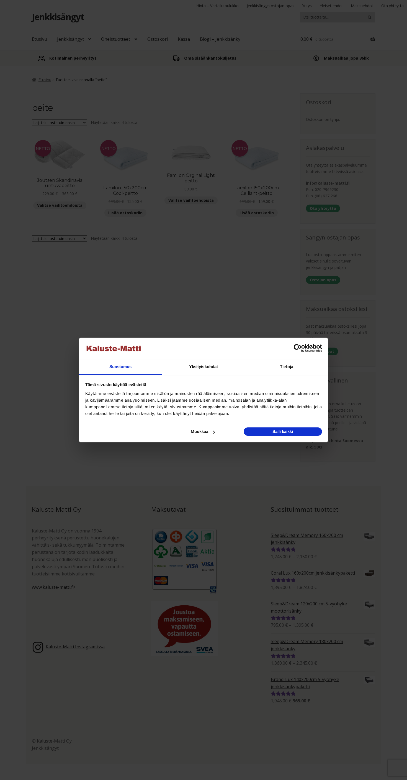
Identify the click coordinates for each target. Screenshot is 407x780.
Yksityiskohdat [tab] (203, 366)
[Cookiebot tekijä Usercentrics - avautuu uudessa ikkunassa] (298, 348)
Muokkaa (199, 431)
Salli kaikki (282, 431)
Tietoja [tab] (286, 366)
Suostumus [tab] (120, 366)
